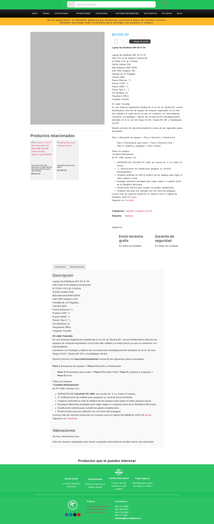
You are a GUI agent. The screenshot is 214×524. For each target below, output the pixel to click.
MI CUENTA (167, 13)
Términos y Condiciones (98, 506)
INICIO (35, 13)
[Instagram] (149, 228)
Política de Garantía (96, 512)
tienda (134, 197)
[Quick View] (36, 177)
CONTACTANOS (61, 13)
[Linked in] (166, 228)
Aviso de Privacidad (96, 509)
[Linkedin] (70, 514)
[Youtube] (79, 514)
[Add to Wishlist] (115, 41)
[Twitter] (155, 228)
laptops (129, 215)
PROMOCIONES (83, 13)
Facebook (129, 200)
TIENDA (46, 13)
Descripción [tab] (60, 267)
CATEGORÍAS (101, 13)
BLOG (179, 13)
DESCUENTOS (150, 13)
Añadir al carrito (141, 41)
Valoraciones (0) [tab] (77, 267)
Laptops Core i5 (143, 211)
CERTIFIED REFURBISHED (127, 13)
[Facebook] (144, 228)
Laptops (129, 211)
